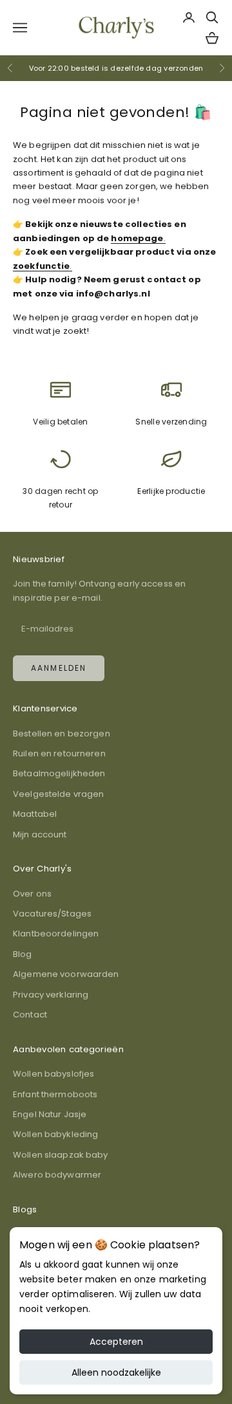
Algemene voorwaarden (66, 974)
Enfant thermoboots (55, 1094)
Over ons (32, 894)
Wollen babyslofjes (53, 1074)
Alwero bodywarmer (57, 1175)
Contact (30, 1014)
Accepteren (116, 1341)
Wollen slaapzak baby (60, 1155)
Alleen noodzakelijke (116, 1372)
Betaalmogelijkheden (59, 773)
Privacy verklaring (50, 995)
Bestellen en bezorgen (61, 733)
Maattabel (35, 814)
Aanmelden (58, 667)
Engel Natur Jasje (49, 1114)
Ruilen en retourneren (59, 753)
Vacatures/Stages (52, 913)
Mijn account (40, 834)
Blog (22, 954)
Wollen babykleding (55, 1134)
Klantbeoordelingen (56, 933)
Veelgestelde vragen (58, 794)
